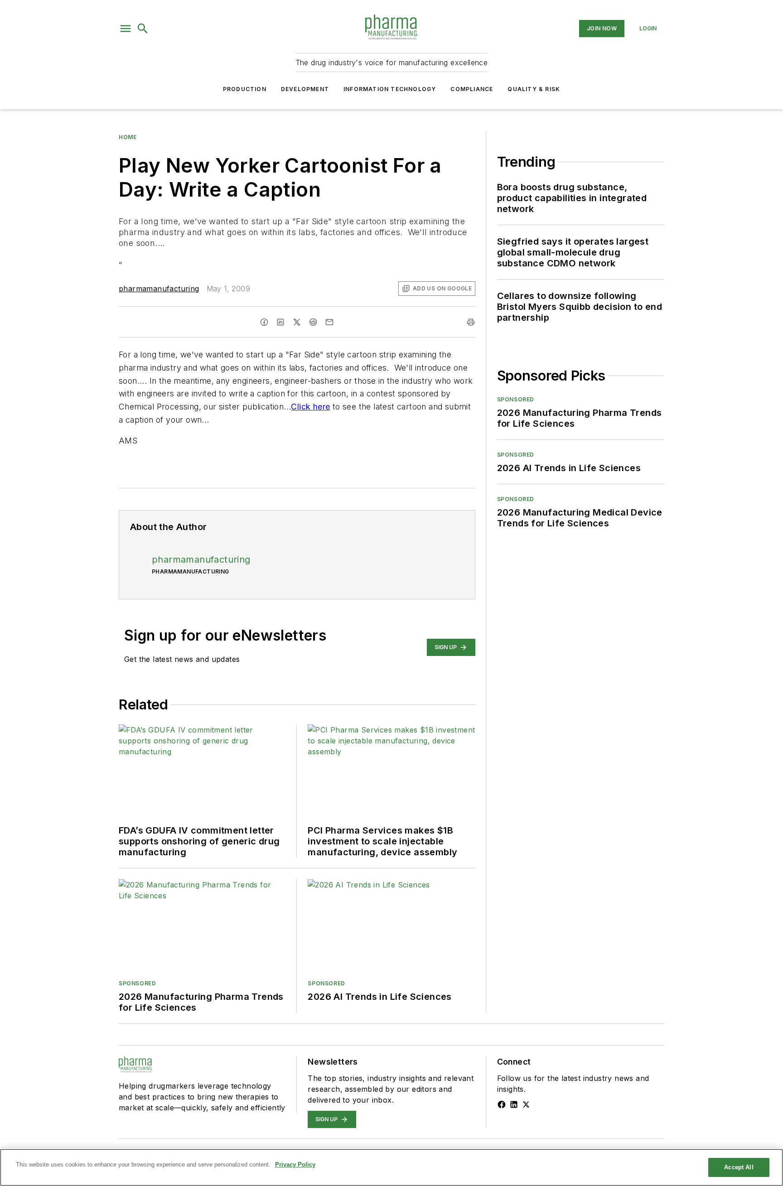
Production (244, 89)
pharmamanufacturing (159, 288)
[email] (329, 322)
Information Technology (389, 89)
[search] (143, 28)
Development (305, 89)
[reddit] (313, 322)
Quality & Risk (534, 89)
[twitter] (296, 322)
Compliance (471, 89)
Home (127, 137)
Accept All (738, 1167)
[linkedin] (280, 322)
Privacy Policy (295, 1164)
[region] (391, 1167)
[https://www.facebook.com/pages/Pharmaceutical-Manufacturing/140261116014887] (501, 1104)
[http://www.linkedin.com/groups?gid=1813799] (513, 1104)
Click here (310, 406)
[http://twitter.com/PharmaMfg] (526, 1104)
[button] (125, 28)
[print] (470, 322)
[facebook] (264, 322)
